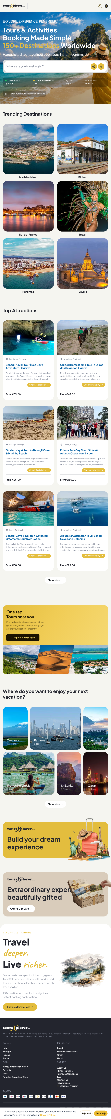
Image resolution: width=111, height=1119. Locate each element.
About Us (61, 1067)
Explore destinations (18, 1006)
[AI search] (100, 6)
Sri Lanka (7, 1070)
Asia (5, 1061)
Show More (54, 580)
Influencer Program (69, 1086)
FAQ (59, 1076)
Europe (7, 1042)
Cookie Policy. (48, 1114)
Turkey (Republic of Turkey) (15, 1066)
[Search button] (101, 66)
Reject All (86, 1113)
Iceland (6, 1055)
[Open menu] (106, 6)
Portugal (7, 1051)
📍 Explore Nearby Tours (23, 637)
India (5, 1073)
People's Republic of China (15, 1077)
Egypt (60, 1048)
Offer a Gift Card (19, 908)
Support (61, 1061)
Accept (99, 1113)
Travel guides (63, 1083)
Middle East (63, 1042)
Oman (60, 1055)
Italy (5, 1048)
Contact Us (62, 1079)
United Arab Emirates (67, 1051)
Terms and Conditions (67, 1073)
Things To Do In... (65, 1070)
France (6, 1058)
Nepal (60, 1058)
